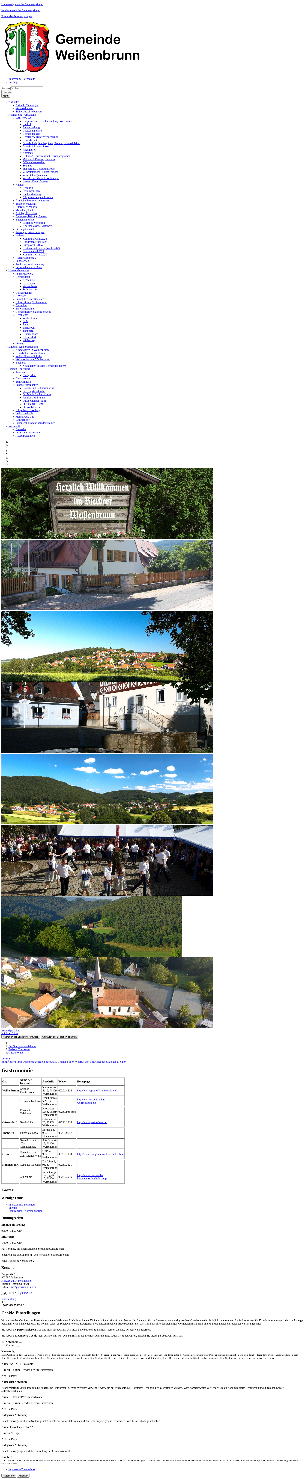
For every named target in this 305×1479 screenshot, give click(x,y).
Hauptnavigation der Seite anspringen (22, 4)
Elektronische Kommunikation (25, 1210)
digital (25, 1293)
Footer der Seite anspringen (16, 16)
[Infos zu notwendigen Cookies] (20, 1342)
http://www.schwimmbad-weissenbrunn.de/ (91, 1101)
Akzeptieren (9, 1475)
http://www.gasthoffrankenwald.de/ (96, 1090)
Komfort (10, 1345)
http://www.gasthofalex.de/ (92, 1122)
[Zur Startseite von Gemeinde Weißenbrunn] (72, 72)
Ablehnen (23, 1475)
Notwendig (12, 1341)
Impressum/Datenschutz (21, 1204)
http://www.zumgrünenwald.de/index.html (100, 1154)
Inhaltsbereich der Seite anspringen (20, 10)
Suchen (5, 88)
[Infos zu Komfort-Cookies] (17, 1346)
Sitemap (12, 1207)
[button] (13, 101)
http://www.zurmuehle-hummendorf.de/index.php (92, 1177)
